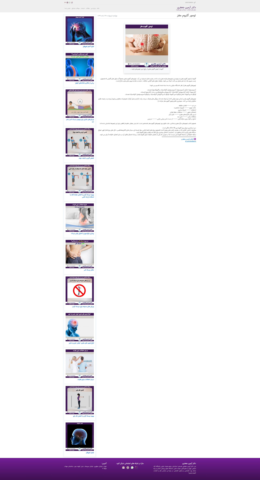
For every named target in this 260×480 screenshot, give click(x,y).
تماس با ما (67, 8)
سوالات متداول (76, 8)
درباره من (93, 8)
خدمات (83, 8)
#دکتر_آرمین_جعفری (187, 139)
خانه (98, 8)
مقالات (88, 8)
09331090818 (189, 3)
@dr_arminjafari (190, 141)
